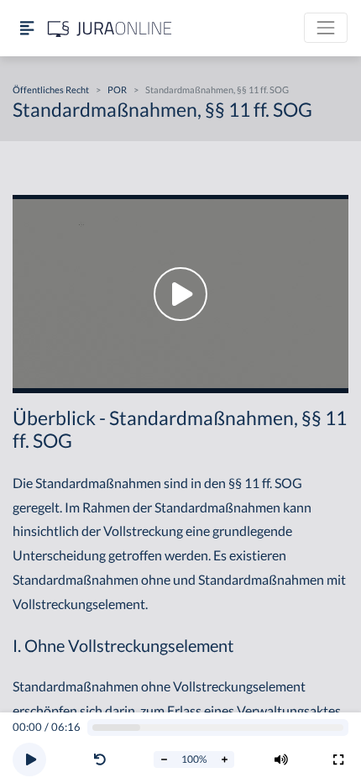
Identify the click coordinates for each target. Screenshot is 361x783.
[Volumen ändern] (281, 759)
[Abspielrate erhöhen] (224, 759)
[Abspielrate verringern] (164, 759)
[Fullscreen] (338, 759)
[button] (103, 759)
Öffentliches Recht (51, 89)
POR (117, 89)
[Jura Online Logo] (110, 28)
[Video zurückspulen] (100, 759)
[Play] (29, 759)
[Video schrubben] (218, 728)
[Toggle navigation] (326, 28)
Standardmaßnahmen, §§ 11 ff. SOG (217, 89)
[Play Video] (180, 294)
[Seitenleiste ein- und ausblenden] (26, 28)
